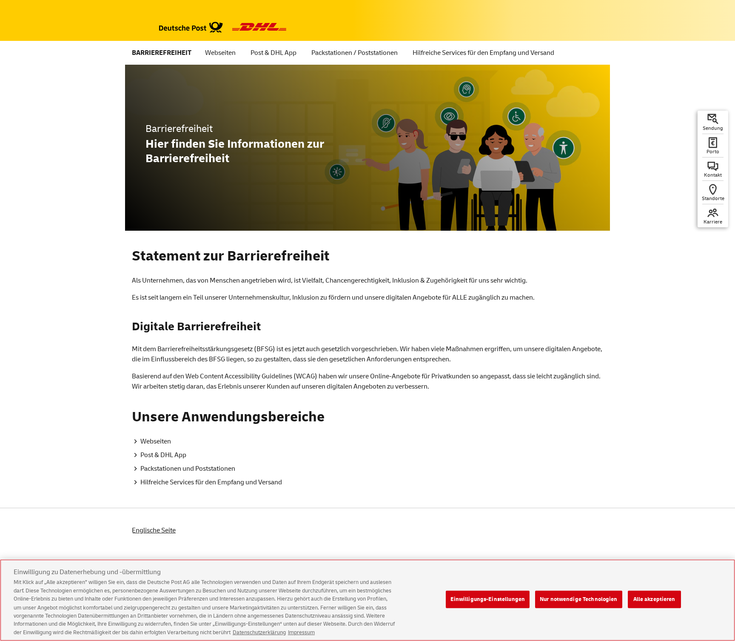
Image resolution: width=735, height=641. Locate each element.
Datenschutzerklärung (259, 632)
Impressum (301, 632)
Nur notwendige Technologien (579, 598)
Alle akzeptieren (654, 598)
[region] (367, 600)
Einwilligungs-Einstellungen (487, 598)
